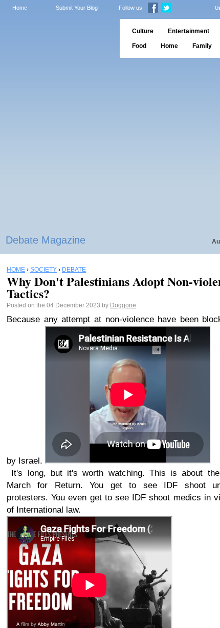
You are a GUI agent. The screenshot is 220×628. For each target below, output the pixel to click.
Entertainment (188, 31)
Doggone (123, 305)
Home (19, 8)
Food (139, 46)
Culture (142, 31)
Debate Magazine (45, 240)
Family (202, 46)
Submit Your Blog (77, 8)
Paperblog (56, 38)
